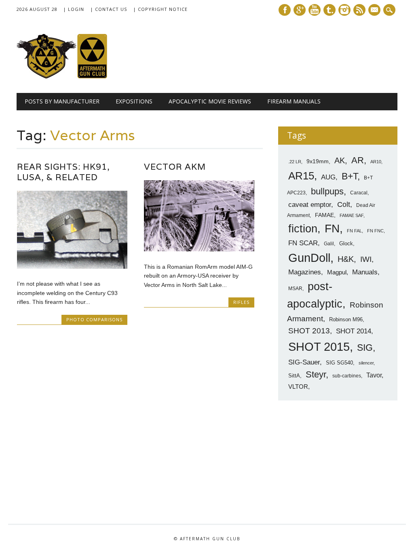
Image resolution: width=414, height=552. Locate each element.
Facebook (285, 10)
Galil (329, 244)
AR (357, 160)
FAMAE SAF (351, 215)
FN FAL (354, 230)
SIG (365, 347)
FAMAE (324, 215)
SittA (294, 376)
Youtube (314, 10)
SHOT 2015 (319, 346)
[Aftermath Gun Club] (77, 76)
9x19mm (317, 161)
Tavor (374, 375)
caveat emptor (309, 204)
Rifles (241, 302)
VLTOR (298, 386)
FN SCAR (303, 243)
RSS (359, 10)
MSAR (295, 288)
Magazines (304, 272)
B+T (349, 176)
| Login (73, 9)
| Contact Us (108, 9)
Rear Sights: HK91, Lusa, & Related (63, 172)
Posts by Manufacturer (62, 101)
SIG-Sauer (304, 362)
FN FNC (375, 230)
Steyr (316, 374)
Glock (346, 243)
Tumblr (329, 10)
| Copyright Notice (160, 9)
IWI (366, 259)
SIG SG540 (339, 363)
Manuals (365, 272)
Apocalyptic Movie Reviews (210, 101)
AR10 (375, 161)
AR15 (301, 176)
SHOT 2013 (309, 331)
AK (339, 160)
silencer (366, 362)
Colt (343, 204)
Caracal (359, 193)
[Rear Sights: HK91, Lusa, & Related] (72, 266)
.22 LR (294, 161)
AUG (328, 177)
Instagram (344, 10)
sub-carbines (346, 376)
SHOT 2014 (353, 331)
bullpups (327, 191)
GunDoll (309, 257)
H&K (346, 258)
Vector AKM (175, 166)
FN (332, 228)
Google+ (300, 10)
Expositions (134, 101)
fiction (302, 229)
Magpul (336, 272)
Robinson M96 (346, 319)
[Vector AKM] (199, 249)
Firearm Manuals (294, 101)
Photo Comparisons (94, 319)
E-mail (375, 10)
